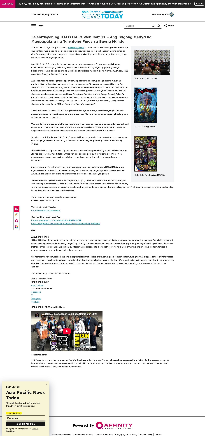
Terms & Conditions (104, 434)
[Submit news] (16, 209)
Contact (158, 434)
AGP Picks (7, 4)
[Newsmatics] (16, 227)
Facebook (36, 292)
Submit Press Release (83, 434)
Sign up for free (25, 423)
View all (199, 3)
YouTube (35, 302)
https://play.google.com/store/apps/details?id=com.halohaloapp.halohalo (65, 223)
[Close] (46, 384)
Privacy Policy (146, 434)
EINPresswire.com (76, 47)
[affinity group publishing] (16, 221)
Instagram (36, 298)
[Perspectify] (16, 215)
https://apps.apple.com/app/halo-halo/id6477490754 (56, 220)
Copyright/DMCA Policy (126, 434)
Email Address (13, 413)
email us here (37, 285)
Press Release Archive (61, 434)
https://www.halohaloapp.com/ (45, 210)
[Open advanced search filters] (159, 25)
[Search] (153, 25)
